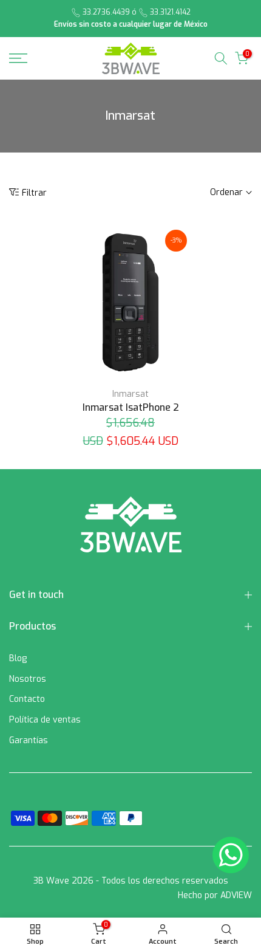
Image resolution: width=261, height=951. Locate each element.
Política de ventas (45, 720)
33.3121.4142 (170, 12)
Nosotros (27, 679)
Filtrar (34, 193)
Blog (18, 658)
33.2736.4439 (106, 12)
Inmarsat (130, 394)
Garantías (28, 740)
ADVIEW (236, 895)
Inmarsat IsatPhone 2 (131, 407)
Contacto (27, 699)
